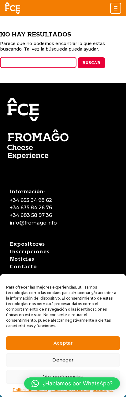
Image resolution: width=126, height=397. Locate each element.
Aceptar (63, 343)
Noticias (22, 259)
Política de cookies (30, 390)
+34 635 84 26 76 (31, 207)
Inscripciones (30, 252)
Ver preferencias (63, 377)
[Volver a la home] (12, 8)
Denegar (63, 360)
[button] (115, 8)
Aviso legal (103, 390)
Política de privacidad (70, 390)
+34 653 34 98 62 (31, 200)
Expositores (27, 244)
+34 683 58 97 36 (31, 215)
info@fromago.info (33, 223)
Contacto (23, 267)
